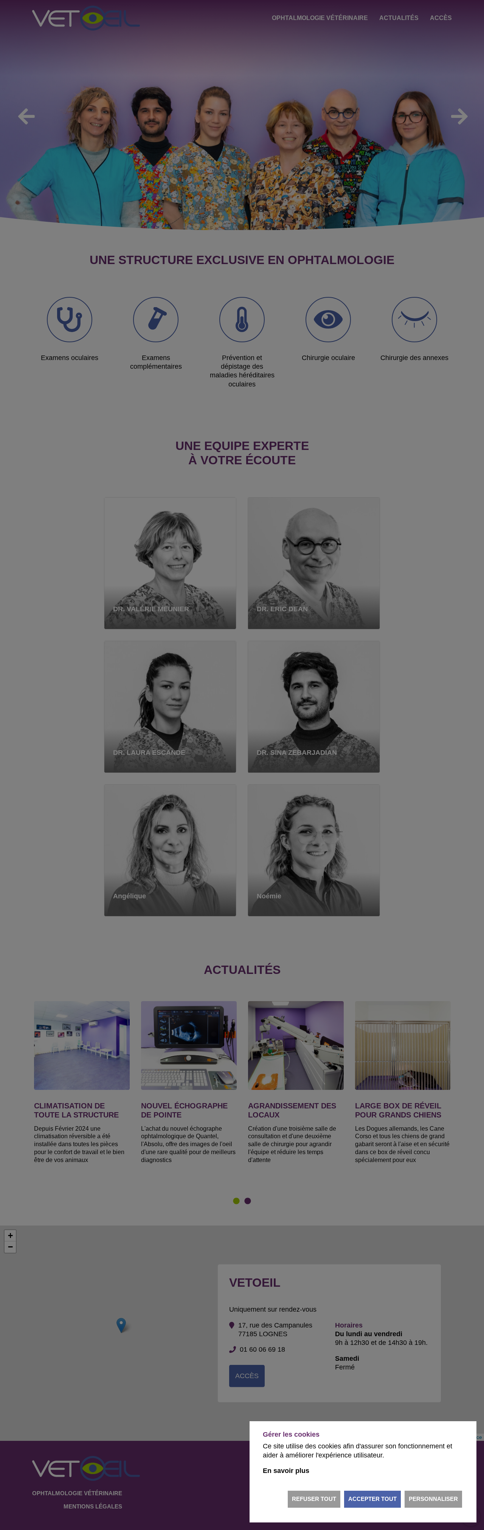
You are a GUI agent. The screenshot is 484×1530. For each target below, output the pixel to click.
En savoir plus (286, 1470)
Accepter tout (372, 1499)
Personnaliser (433, 1499)
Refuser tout (314, 1499)
